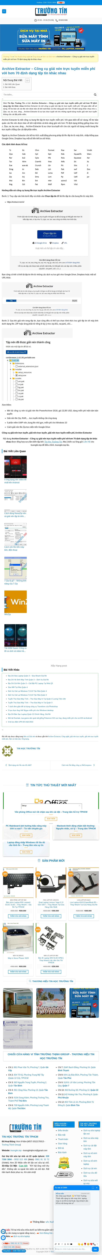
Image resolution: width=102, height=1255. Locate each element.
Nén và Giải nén (49, 57)
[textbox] (72, 1249)
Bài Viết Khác (10, 87)
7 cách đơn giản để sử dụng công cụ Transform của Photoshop (33, 706)
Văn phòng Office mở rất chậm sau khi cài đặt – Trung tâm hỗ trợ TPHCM (51, 812)
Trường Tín (7, 57)
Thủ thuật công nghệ (22, 57)
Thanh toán (63, 1139)
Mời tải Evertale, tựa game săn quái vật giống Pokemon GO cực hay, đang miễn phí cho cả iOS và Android (50, 718)
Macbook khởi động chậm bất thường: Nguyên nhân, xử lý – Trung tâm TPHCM (76, 827)
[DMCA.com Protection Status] (64, 1163)
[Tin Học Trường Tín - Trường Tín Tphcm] (51, 11)
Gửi (95, 1249)
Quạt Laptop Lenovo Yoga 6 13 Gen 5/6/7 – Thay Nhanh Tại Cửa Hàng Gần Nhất (51, 904)
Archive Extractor (54, 736)
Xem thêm (51, 819)
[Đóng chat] (97, 1188)
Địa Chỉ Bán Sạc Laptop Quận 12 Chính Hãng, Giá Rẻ (29, 714)
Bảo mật (61, 1135)
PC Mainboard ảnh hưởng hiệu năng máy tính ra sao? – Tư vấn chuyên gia (26, 827)
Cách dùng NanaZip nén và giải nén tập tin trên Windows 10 (15, 516)
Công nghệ (65, 736)
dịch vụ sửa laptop (21, 1236)
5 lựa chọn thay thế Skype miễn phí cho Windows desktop (30, 710)
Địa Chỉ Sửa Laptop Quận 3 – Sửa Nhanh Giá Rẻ (27, 676)
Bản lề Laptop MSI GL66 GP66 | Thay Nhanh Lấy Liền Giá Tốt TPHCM (51, 960)
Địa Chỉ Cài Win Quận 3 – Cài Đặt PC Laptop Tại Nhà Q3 (30, 683)
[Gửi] (95, 94)
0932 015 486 (20, 1159)
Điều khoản (63, 1130)
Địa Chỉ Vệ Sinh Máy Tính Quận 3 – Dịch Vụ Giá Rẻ (28, 680)
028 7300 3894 (19, 1251)
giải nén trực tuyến (77, 736)
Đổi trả (61, 1148)
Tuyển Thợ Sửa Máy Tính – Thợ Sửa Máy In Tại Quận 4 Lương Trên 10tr (37, 699)
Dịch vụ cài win (90, 1168)
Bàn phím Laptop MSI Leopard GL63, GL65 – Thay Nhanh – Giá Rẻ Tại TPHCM (18, 904)
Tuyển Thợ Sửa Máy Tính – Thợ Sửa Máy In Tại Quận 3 (30, 703)
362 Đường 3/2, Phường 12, (81, 1090)
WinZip (7, 614)
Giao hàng (62, 1144)
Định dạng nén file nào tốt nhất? (19, 765)
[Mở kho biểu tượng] (97, 1244)
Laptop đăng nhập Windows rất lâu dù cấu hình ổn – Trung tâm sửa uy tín (26, 843)
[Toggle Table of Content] (26, 81)
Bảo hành (62, 1152)
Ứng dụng (37, 57)
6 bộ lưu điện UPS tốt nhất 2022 (20, 722)
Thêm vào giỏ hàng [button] (18, 916)
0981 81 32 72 (42, 1159)
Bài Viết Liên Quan (12, 84)
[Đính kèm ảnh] (55, 1244)
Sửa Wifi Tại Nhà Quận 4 (18, 687)
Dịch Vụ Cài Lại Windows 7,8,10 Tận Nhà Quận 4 (27, 691)
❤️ (91, 1244)
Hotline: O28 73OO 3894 (46, 2)
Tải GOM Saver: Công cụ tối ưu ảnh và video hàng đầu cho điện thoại (15, 651)
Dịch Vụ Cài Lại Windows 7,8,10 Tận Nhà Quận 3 (27, 695)
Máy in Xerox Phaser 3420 (18, 958)
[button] (4, 11)
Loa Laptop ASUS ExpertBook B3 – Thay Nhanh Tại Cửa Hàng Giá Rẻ (84, 903)
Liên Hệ (86, 442)
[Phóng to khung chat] (93, 1188)
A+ (68, 1244)
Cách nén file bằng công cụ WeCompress (77, 765)
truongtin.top (16, 1150)
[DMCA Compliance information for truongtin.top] (63, 1174)
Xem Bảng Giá (45, 1233)
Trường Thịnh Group (11, 1145)
